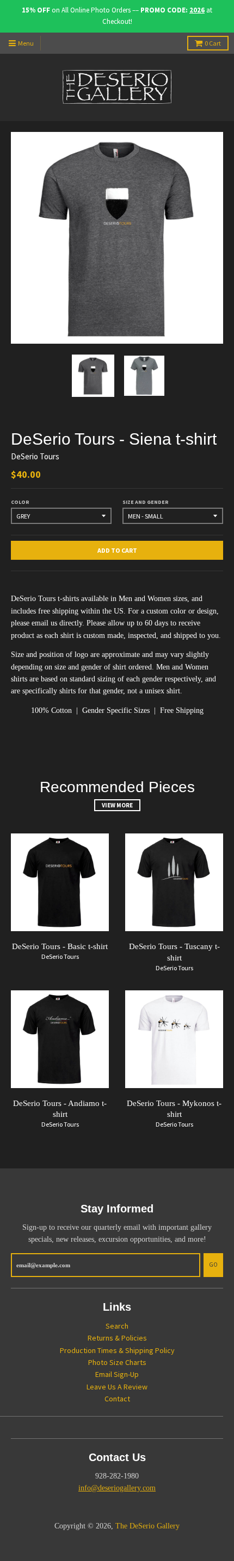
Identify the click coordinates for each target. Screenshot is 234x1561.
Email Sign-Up (117, 1374)
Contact (117, 1399)
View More (117, 805)
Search (117, 1326)
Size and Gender (145, 501)
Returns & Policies (117, 1338)
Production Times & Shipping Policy (117, 1350)
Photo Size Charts (117, 1362)
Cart (213, 43)
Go (213, 1264)
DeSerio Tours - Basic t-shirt (60, 946)
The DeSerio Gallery (147, 1526)
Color (20, 501)
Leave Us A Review (117, 1387)
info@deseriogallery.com (117, 1488)
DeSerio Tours (35, 456)
